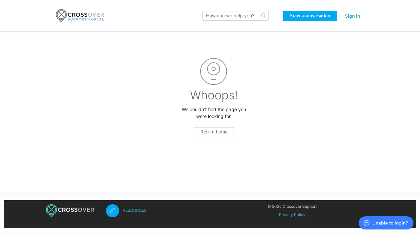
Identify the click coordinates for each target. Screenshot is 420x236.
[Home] (70, 210)
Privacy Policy (292, 214)
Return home (214, 131)
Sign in (352, 16)
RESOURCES (135, 210)
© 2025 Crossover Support (292, 206)
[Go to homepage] (80, 15)
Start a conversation (310, 15)
